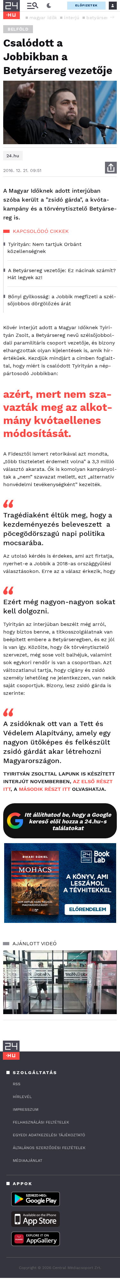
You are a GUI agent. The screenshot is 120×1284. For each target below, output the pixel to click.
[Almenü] (32, 5)
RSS (16, 1084)
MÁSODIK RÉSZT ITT (44, 789)
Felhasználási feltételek (41, 1122)
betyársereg (99, 17)
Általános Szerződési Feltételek (49, 1148)
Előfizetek (86, 5)
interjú (71, 17)
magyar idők (43, 17)
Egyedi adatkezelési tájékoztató (49, 1135)
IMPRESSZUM (25, 1109)
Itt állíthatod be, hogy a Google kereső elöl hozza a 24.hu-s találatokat (67, 821)
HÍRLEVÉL (22, 1097)
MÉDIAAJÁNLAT (27, 1160)
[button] (112, 17)
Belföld (18, 29)
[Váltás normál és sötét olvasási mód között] (49, 6)
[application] (60, 982)
